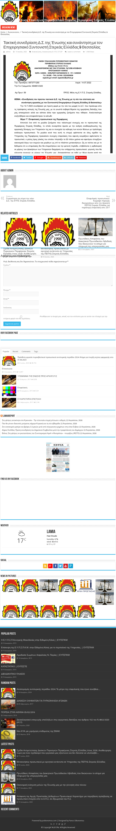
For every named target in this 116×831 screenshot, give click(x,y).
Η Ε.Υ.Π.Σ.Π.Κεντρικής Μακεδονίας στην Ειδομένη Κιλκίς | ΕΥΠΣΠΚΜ (34, 640)
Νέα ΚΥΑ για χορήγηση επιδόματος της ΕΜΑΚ (38, 731)
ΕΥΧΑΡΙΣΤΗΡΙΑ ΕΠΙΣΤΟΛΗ (29, 399)
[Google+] (50, 566)
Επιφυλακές (22, 388)
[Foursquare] (70, 566)
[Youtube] (65, 566)
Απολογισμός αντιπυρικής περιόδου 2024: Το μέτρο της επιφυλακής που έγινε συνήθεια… (58, 689)
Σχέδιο (20, 27)
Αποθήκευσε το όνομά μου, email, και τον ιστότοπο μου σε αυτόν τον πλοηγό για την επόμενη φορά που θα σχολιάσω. (55, 317)
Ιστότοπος (7, 308)
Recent (15, 351)
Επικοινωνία (7, 369)
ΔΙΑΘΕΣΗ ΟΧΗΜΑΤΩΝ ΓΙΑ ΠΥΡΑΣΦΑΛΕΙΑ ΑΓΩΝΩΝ (42, 701)
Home (3, 32)
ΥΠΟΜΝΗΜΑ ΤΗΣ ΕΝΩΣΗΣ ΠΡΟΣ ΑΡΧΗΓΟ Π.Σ (37, 376)
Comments (26, 351)
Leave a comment (74, 52)
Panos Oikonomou (76, 821)
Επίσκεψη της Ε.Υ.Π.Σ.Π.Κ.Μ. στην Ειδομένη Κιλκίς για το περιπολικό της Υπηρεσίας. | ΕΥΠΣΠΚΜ (47, 647)
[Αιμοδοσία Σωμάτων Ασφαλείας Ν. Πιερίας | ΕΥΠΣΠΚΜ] (8, 658)
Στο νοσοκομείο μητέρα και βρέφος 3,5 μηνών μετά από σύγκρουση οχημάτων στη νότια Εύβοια (40, 427)
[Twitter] (60, 566)
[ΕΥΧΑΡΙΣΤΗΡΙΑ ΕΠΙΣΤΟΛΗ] (9, 403)
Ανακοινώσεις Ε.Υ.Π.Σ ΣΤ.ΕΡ (52, 52)
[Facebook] (55, 566)
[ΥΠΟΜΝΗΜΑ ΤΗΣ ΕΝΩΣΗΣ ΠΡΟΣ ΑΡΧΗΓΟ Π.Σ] (9, 380)
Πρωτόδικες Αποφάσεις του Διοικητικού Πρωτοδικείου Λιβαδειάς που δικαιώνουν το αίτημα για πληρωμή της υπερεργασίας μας (95, 242)
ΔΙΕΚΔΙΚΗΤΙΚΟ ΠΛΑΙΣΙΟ (13, 674)
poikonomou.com (49, 821)
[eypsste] (58, 11)
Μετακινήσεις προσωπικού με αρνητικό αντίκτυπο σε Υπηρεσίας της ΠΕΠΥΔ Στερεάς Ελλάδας (57, 251)
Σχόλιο (6, 265)
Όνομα (6, 290)
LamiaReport (9, 416)
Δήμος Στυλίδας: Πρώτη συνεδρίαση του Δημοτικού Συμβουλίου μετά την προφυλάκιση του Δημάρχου (42, 430)
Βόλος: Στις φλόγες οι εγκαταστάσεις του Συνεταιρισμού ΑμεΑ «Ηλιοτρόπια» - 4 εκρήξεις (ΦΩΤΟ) (41, 433)
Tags (36, 351)
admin (8, 52)
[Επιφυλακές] (9, 391)
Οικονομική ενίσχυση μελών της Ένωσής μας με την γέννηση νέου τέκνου (51, 785)
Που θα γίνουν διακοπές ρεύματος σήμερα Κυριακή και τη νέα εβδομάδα (31, 423)
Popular (6, 351)
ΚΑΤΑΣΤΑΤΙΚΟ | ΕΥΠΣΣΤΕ (14, 666)
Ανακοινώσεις (13, 32)
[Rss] (45, 566)
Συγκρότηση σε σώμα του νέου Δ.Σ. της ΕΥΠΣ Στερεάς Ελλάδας (20, 198)
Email (6, 299)
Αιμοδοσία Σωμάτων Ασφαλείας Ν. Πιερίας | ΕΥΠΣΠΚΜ (43, 655)
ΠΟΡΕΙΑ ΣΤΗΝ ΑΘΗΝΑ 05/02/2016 (18, 712)
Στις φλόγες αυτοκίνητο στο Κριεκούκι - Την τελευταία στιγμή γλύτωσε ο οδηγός (34, 420)
